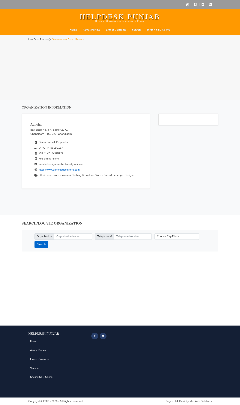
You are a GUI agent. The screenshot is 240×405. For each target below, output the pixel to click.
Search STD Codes (158, 29)
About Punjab (91, 29)
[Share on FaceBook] (94, 336)
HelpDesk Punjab (120, 16)
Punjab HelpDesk (175, 401)
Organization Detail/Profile (68, 39)
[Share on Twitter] (103, 336)
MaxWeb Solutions (201, 401)
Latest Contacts (116, 29)
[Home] (187, 4)
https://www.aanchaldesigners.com (59, 169)
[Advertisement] (120, 72)
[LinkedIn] (210, 4)
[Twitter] (203, 4)
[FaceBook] (195, 4)
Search (136, 29)
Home (73, 29)
